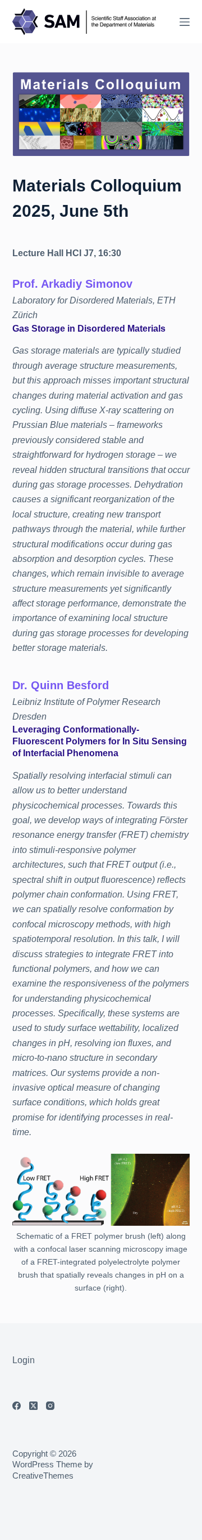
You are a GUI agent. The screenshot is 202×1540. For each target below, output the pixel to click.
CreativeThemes (43, 1475)
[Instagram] (50, 1405)
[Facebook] (16, 1405)
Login (23, 1360)
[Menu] (185, 22)
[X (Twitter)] (33, 1405)
